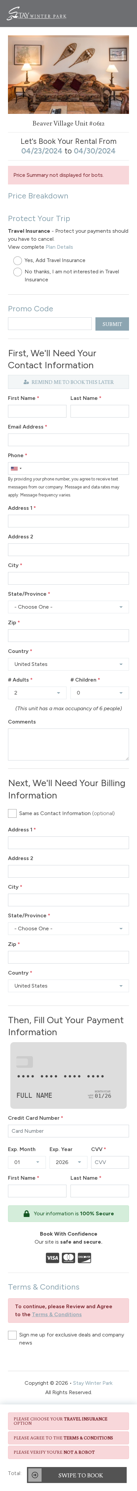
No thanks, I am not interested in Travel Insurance (72, 275)
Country (20, 651)
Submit (112, 324)
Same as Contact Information (67, 813)
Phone (17, 455)
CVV (98, 1149)
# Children (85, 680)
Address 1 (22, 508)
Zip (14, 622)
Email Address (27, 427)
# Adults (20, 680)
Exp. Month (22, 1149)
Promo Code (30, 308)
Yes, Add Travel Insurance (55, 260)
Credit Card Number (35, 1118)
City (15, 565)
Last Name (85, 398)
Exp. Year (61, 1149)
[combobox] (16, 468)
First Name (23, 398)
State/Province (29, 594)
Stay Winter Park (92, 1383)
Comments (22, 722)
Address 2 (20, 536)
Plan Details (59, 247)
